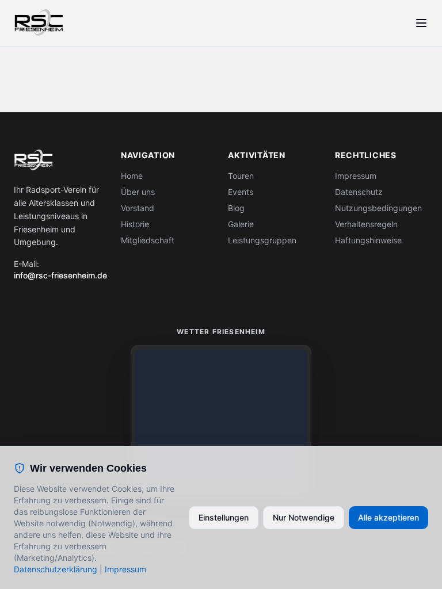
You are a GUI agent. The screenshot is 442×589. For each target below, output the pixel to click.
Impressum (355, 176)
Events (240, 192)
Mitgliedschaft (147, 240)
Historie (135, 224)
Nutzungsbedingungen (378, 208)
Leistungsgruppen (262, 240)
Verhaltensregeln (366, 224)
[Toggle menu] (421, 23)
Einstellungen (224, 517)
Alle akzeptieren (388, 517)
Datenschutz (359, 192)
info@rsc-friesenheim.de (60, 275)
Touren (241, 176)
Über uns (138, 192)
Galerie (241, 224)
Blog (236, 208)
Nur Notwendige (303, 517)
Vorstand (137, 208)
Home (132, 176)
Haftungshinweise (368, 240)
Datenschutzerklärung (55, 569)
